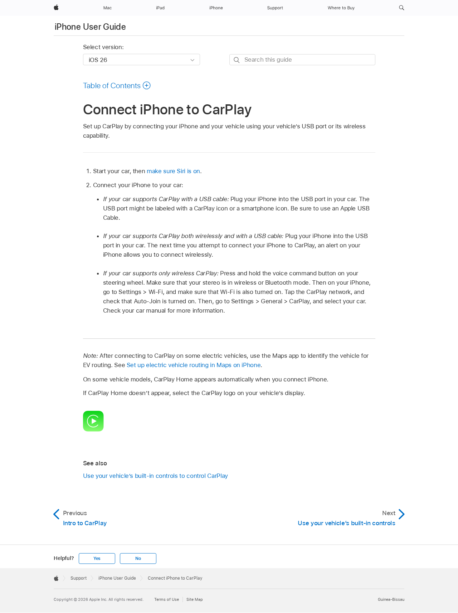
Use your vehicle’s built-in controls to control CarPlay (155, 475)
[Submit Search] (237, 60)
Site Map (194, 599)
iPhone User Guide (90, 27)
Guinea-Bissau (391, 599)
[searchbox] (302, 59)
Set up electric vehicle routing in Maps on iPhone (194, 365)
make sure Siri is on (173, 171)
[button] (401, 8)
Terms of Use (166, 599)
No (138, 558)
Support (78, 578)
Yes (97, 558)
